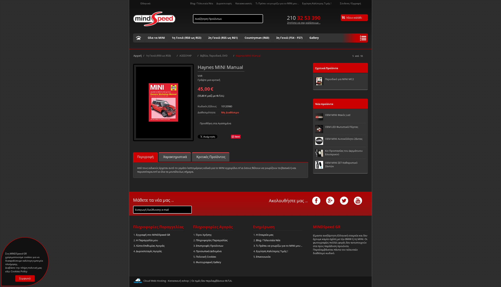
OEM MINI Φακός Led (337, 115)
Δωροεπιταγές (224, 3)
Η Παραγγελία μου (147, 240)
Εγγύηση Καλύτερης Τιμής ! (316, 3)
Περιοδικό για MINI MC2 (339, 79)
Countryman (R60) (257, 38)
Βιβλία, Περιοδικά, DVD (213, 55)
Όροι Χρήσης (204, 234)
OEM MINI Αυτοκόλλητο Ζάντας (343, 139)
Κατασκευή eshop (178, 280)
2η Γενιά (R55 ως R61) (223, 38)
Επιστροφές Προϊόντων (209, 245)
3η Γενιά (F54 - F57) (289, 38)
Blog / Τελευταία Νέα (201, 3)
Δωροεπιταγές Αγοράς (149, 251)
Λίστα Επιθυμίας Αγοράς (150, 245)
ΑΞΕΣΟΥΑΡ (185, 55)
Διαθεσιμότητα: (207, 112)
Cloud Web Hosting (154, 280)
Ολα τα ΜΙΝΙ (156, 38)
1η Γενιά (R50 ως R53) (186, 38)
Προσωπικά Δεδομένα (209, 251)
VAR (200, 76)
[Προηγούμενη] (348, 56)
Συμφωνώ (25, 278)
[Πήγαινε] (188, 209)
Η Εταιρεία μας (264, 234)
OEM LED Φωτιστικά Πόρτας (341, 127)
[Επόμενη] (366, 56)
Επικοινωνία (263, 256)
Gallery (314, 38)
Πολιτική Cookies (206, 256)
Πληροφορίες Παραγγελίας (212, 240)
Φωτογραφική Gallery (208, 262)
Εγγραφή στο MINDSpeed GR (153, 234)
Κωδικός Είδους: (207, 106)
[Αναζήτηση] (260, 17)
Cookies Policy (19, 271)
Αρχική (137, 55)
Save (237, 136)
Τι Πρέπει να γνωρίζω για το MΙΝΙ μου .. (277, 3)
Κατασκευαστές (243, 3)
